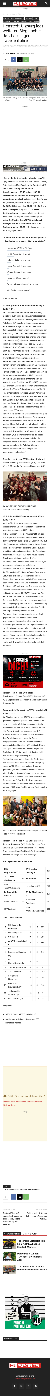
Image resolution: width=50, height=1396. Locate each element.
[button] (4, 3)
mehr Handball (34, 21)
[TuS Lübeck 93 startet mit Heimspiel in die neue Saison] (9, 1269)
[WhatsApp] (26, 59)
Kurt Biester (10, 54)
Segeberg (16, 21)
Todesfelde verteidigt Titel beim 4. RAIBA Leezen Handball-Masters (31, 1243)
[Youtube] (35, 1386)
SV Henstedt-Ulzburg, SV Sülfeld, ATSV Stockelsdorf (22, 1189)
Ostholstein (7, 21)
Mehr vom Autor (30, 1234)
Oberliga (21, 14)
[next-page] (8, 1279)
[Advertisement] (25, 133)
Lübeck (36, 18)
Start (4, 14)
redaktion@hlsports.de (25, 1378)
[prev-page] (4, 1279)
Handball (12, 14)
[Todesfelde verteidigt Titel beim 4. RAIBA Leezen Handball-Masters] (9, 1244)
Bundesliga (7, 1247)
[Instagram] (21, 1386)
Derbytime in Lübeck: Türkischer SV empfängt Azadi (30, 1256)
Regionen (29, 18)
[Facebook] (13, 59)
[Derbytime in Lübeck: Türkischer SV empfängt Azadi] (9, 1256)
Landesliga (7, 1260)
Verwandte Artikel (12, 1234)
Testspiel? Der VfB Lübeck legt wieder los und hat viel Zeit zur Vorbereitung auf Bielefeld (12, 1219)
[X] (20, 59)
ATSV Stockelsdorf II (17, 18)
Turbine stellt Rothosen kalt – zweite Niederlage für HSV (36, 1216)
